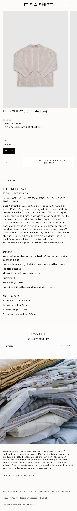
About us (32, 491)
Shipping (8, 127)
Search (43, 498)
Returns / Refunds (61, 491)
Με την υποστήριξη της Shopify (19, 504)
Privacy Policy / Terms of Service (20, 498)
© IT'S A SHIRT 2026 (14, 491)
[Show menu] (5, 5)
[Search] (13, 5)
